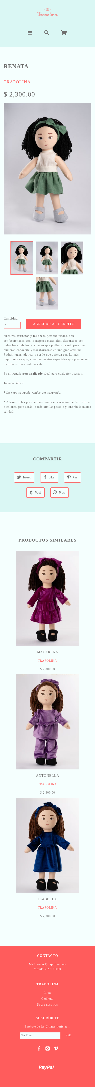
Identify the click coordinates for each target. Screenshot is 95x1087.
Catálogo (47, 998)
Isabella (47, 899)
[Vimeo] (56, 1048)
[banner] (47, 13)
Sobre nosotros (47, 1004)
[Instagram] (47, 1048)
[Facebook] (39, 1048)
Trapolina (17, 81)
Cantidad (11, 318)
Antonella (47, 775)
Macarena (47, 652)
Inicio (48, 992)
